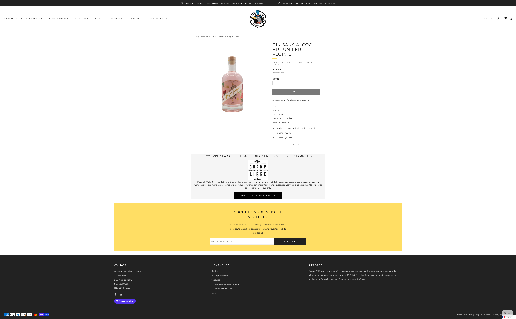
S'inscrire (290, 241)
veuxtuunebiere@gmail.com (127, 271)
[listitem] (222, 3)
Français (488, 19)
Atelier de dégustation (221, 289)
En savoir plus (257, 3)
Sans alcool (82, 19)
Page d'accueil (202, 37)
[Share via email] (298, 144)
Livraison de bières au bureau (225, 284)
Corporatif (137, 19)
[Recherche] (510, 18)
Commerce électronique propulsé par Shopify (474, 315)
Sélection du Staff (31, 19)
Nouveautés (10, 19)
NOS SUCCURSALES (157, 19)
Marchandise (117, 19)
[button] (509, 317)
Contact (215, 271)
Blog (213, 293)
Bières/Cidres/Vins (59, 19)
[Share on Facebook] (293, 144)
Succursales (217, 280)
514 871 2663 (120, 275)
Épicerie (99, 19)
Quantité (277, 79)
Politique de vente (219, 275)
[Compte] (498, 18)
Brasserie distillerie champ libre (292, 63)
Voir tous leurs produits (258, 195)
